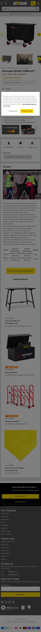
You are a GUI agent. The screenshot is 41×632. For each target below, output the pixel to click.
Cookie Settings (13, 110)
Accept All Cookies (27, 111)
